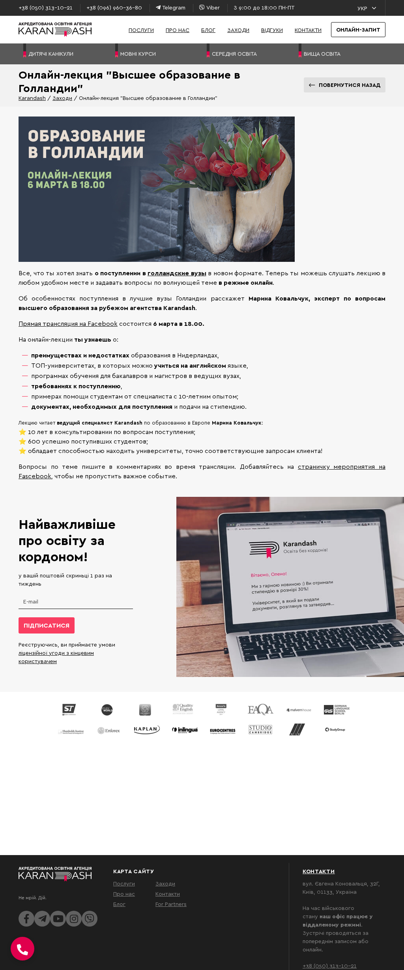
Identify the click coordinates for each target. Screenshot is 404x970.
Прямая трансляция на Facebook (68, 323)
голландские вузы (177, 273)
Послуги (141, 29)
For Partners (171, 903)
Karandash (32, 97)
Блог (208, 29)
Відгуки (272, 29)
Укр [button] (362, 8)
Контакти (308, 29)
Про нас (177, 29)
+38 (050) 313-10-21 (330, 965)
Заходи (238, 29)
